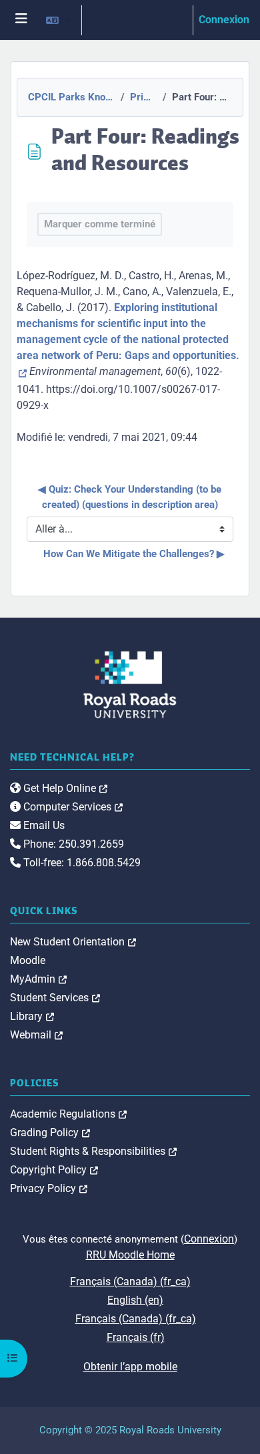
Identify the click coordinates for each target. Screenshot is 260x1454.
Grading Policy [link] (50, 1132)
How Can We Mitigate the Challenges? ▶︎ (134, 554)
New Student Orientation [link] (73, 941)
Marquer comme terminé (99, 224)
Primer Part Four (142, 97)
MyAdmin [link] (38, 979)
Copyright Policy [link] (54, 1169)
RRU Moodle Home (130, 1255)
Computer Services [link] (72, 806)
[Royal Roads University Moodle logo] (130, 684)
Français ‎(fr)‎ (136, 1337)
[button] (58, 20)
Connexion (224, 19)
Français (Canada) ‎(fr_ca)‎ (130, 1281)
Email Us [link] (43, 825)
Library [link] (32, 1016)
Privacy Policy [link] (48, 1188)
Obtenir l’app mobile (130, 1366)
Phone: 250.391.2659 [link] (72, 844)
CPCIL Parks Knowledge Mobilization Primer (70, 97)
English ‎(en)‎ (135, 1300)
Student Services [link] (55, 997)
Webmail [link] (36, 1035)
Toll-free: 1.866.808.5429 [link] (81, 862)
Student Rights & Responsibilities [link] (93, 1151)
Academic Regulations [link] (68, 1114)
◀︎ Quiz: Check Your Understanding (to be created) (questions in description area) (131, 497)
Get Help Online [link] (64, 788)
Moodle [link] (27, 960)
